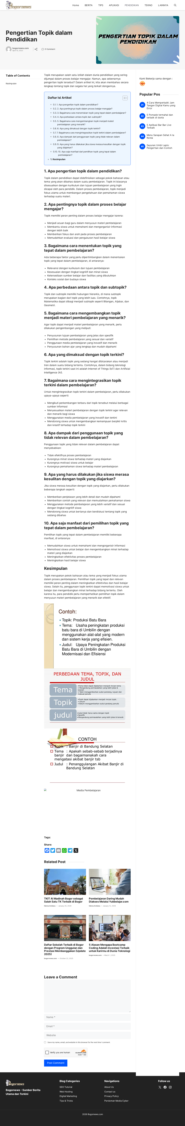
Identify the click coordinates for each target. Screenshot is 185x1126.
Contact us (109, 1091)
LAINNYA (163, 5)
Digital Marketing (68, 1096)
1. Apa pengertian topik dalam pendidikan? (77, 104)
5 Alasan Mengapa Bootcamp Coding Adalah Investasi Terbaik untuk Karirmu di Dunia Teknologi (109, 947)
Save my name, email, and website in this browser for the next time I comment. (79, 1042)
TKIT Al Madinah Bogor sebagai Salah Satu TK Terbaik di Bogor (63, 900)
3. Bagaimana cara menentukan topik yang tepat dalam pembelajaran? (91, 113)
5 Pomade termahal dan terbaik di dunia (160, 116)
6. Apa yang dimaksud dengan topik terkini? (78, 128)
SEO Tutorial (66, 1087)
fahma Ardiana (49, 906)
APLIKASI (114, 5)
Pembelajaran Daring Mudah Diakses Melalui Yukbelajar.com (108, 900)
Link (43, 49)
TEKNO (148, 5)
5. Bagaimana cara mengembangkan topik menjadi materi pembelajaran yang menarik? (85, 123)
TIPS (100, 5)
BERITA (88, 5)
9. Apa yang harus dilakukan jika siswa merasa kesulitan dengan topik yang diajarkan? (91, 146)
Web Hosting (66, 1091)
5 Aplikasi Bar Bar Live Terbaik (159, 126)
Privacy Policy (111, 1096)
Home (75, 5)
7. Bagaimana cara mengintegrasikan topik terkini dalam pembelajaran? (91, 132)
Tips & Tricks (66, 1100)
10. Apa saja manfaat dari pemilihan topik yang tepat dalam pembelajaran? (87, 153)
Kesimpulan (59, 159)
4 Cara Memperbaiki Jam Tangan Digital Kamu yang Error (161, 105)
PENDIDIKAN (132, 5)
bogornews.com (20, 48)
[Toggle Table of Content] (123, 98)
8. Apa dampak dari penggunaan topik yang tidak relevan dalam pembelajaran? (88, 138)
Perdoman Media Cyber (116, 1100)
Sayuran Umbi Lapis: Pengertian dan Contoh (159, 146)
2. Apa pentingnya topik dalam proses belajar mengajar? (84, 108)
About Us (109, 1087)
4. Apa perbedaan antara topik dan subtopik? (79, 117)
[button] (175, 5)
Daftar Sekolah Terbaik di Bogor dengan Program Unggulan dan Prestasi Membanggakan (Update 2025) (65, 949)
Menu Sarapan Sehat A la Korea (160, 136)
